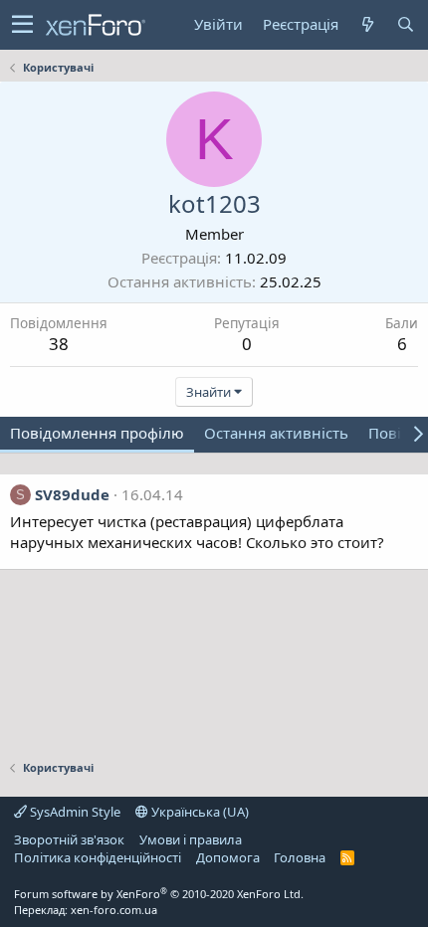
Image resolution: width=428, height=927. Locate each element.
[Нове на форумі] (367, 24)
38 (59, 343)
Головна (299, 857)
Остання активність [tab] (276, 433)
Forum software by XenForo (159, 893)
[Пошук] (405, 24)
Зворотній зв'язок (69, 839)
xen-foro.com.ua (114, 909)
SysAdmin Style (73, 812)
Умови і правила (190, 839)
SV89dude (72, 494)
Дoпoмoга (228, 857)
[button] (22, 25)
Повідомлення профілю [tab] (97, 433)
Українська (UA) (198, 812)
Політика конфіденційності (97, 857)
